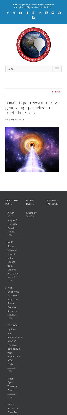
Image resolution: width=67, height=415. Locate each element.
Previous (57, 91)
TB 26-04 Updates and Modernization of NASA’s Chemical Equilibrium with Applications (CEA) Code (13, 345)
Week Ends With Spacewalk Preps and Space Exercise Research (13, 299)
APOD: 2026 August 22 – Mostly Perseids (13, 220)
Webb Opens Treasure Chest (12, 384)
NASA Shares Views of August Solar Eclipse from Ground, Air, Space (13, 258)
